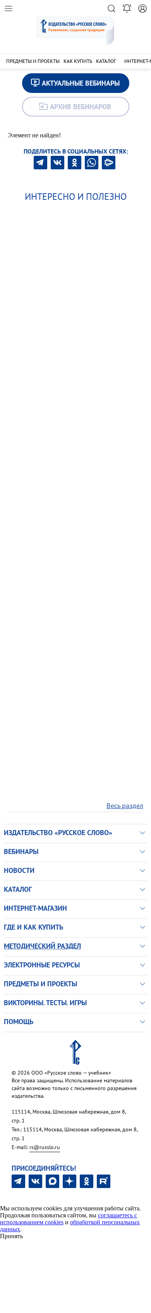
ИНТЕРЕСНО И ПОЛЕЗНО (76, 197)
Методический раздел (42, 946)
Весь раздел (124, 805)
